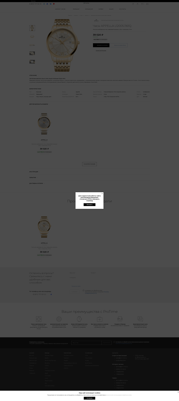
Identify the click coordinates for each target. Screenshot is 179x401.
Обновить (89, 204)
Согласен (89, 398)
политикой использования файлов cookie (119, 395)
